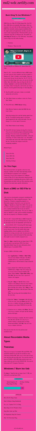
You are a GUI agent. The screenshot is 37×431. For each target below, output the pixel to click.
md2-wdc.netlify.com (18, 3)
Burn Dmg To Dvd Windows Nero (13, 408)
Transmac (10, 43)
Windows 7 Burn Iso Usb (14, 46)
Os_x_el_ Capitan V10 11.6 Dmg (12, 404)
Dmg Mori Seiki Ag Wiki (10, 411)
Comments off (21, 18)
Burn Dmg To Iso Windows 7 (18, 15)
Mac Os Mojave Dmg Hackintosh (12, 401)
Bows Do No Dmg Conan (10, 398)
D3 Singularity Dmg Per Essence (12, 414)
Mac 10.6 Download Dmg (10, 418)
